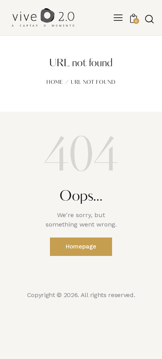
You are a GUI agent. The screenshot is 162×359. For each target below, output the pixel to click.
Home (54, 82)
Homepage (81, 246)
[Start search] (149, 18)
